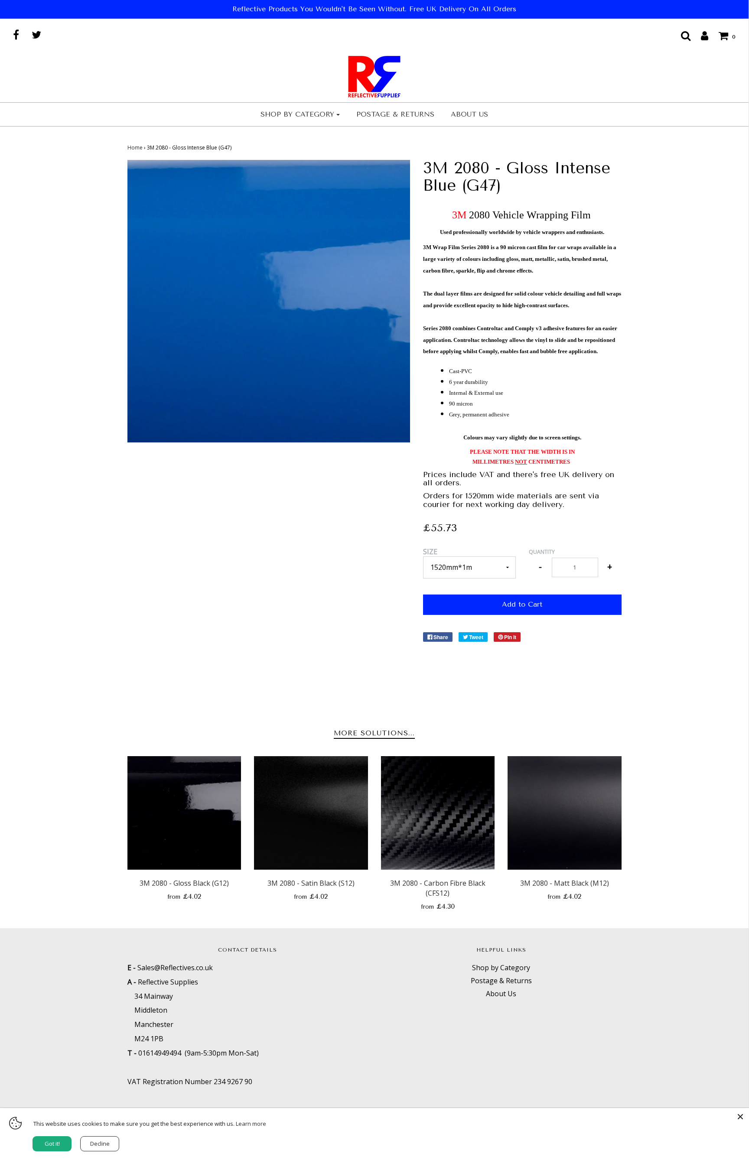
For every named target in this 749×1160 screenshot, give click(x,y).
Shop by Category (501, 967)
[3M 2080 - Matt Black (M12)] (565, 813)
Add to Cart (522, 604)
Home (135, 147)
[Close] (740, 1116)
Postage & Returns (395, 114)
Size (430, 551)
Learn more (251, 1124)
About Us (469, 114)
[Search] (681, 35)
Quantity (542, 552)
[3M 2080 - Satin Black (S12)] (311, 813)
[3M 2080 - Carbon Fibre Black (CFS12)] (438, 813)
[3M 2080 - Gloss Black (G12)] (184, 813)
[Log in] (700, 35)
